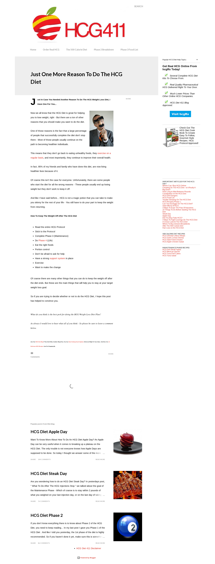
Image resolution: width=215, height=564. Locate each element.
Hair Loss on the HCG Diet (173, 228)
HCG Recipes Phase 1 (171, 202)
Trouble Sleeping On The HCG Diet (176, 200)
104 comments (44, 459)
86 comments (44, 543)
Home (33, 49)
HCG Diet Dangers (169, 196)
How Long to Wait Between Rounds (176, 192)
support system (57, 258)
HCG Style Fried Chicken (172, 240)
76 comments (44, 501)
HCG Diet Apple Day (49, 431)
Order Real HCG (51, 49)
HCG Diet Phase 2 (47, 515)
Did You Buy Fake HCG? (172, 218)
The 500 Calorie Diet (76, 49)
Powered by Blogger (88, 558)
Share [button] (128, 99)
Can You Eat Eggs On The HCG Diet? (177, 204)
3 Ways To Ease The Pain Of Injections (177, 208)
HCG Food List (168, 198)
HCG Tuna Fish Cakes (171, 254)
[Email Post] (32, 354)
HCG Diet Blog (39, 341)
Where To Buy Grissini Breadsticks (176, 224)
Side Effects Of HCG (170, 206)
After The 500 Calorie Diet (172, 226)
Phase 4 (43, 240)
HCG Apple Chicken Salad (173, 242)
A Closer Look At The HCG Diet (174, 222)
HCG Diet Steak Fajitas (171, 250)
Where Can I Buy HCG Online (174, 186)
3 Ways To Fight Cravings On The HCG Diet (179, 220)
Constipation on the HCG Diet (174, 194)
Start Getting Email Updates (76, 341)
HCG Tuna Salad (169, 256)
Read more (100, 459)
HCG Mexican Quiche (171, 252)
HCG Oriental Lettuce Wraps (173, 236)
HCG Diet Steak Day (49, 473)
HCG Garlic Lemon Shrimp (173, 238)
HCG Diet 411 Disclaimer (88, 548)
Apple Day (166, 216)
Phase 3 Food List (129, 49)
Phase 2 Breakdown (104, 49)
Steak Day (166, 214)
